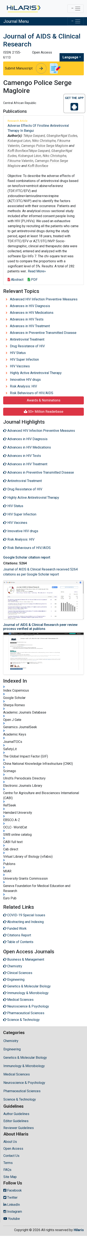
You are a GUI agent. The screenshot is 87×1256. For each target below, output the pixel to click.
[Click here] (23, 8)
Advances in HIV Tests (27, 319)
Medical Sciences (16, 1074)
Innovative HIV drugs (25, 380)
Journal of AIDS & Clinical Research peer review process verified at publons (40, 627)
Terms (8, 1163)
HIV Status (18, 353)
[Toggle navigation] (75, 8)
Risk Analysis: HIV (23, 386)
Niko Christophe (44, 141)
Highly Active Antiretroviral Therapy (36, 373)
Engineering (12, 1049)
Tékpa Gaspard (34, 136)
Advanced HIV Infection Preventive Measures (43, 299)
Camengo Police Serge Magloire (44, 146)
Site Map (10, 1177)
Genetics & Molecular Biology (25, 1058)
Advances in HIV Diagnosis (30, 306)
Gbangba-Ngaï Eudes (61, 136)
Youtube (13, 1219)
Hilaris (79, 1230)
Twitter (12, 1198)
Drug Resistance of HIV (27, 346)
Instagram (14, 1212)
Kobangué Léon (19, 141)
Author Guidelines (16, 1114)
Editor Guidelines (16, 1121)
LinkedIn (13, 1205)
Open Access (13, 1149)
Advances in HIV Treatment (30, 326)
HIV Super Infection (24, 359)
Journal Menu (16, 21)
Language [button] (70, 57)
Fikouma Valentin (20, 161)
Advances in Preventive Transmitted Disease (43, 333)
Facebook (14, 1190)
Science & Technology (19, 1099)
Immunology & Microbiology (24, 1066)
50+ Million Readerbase (45, 412)
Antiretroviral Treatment (27, 339)
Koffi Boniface (18, 151)
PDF (34, 280)
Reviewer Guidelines (18, 1128)
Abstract (16, 280)
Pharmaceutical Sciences (22, 1091)
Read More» (37, 271)
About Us (10, 1142)
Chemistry (10, 1041)
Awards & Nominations (43, 400)
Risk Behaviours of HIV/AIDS (31, 393)
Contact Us (11, 1156)
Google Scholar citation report (26, 557)
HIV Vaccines (20, 366)
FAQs (7, 1170)
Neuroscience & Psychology (24, 1083)
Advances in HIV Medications (31, 313)
